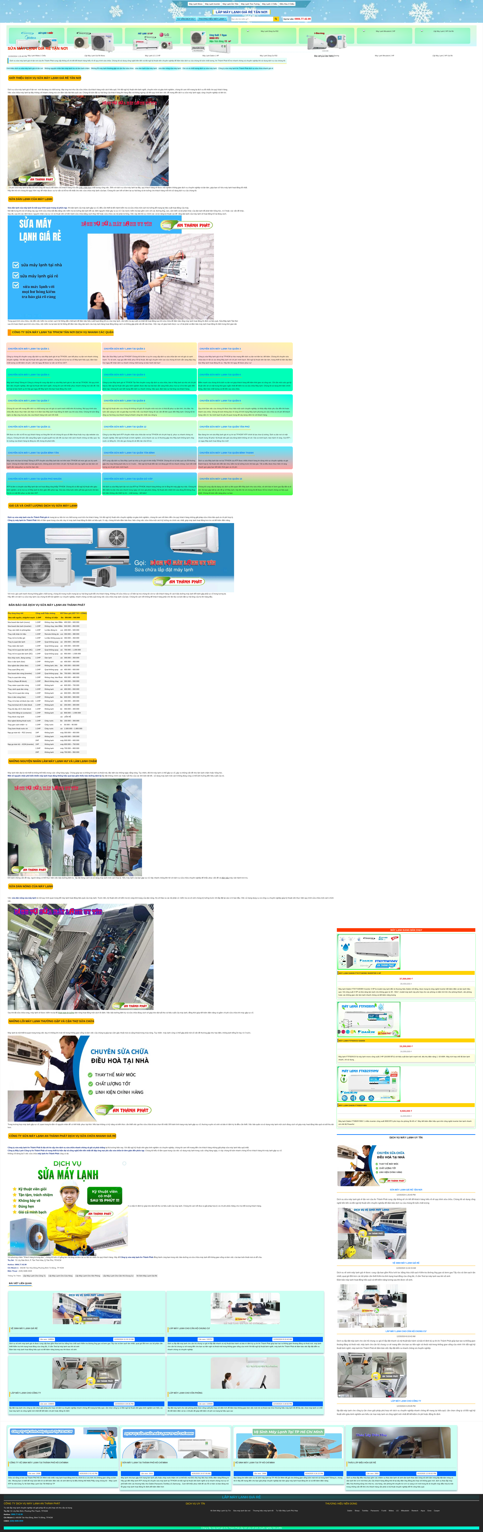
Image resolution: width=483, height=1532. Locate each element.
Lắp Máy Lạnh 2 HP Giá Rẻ (443, 56)
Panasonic (375, 1511)
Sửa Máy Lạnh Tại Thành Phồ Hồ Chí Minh (145, 1463)
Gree (429, 1511)
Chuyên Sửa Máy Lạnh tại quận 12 (125, 426)
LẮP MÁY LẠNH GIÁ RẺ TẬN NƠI (241, 12)
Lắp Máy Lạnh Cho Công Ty (34, 1276)
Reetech (415, 1511)
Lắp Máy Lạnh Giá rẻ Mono (95, 56)
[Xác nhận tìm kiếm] (276, 19)
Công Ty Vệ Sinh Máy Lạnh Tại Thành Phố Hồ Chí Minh (38, 1463)
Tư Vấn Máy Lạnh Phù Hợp (287, 1511)
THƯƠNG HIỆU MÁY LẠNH (211, 19)
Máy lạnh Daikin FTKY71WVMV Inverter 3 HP (360, 973)
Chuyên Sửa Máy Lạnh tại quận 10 (221, 479)
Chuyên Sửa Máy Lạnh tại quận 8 (124, 400)
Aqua (423, 1511)
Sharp (357, 1511)
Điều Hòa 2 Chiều (287, 4)
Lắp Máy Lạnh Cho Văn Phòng (87, 1276)
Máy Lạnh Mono (195, 4)
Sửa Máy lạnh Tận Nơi (228, 321)
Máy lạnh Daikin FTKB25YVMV (353, 1105)
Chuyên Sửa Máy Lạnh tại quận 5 (124, 374)
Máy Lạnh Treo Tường (250, 4)
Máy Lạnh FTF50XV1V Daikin (352, 1041)
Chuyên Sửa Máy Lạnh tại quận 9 (220, 400)
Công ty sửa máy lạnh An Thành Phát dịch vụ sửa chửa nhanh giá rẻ (245, 68)
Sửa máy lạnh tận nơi (241, 1511)
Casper (437, 1511)
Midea (391, 1511)
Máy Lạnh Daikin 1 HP (211, 56)
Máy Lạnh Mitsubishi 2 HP (384, 56)
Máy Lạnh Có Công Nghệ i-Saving (326, 56)
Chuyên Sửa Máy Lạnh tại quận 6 (220, 374)
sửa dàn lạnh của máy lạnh (146, 68)
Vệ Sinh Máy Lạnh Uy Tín (220, 1511)
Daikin (349, 1511)
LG (397, 1511)
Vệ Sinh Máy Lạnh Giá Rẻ (146, 1276)
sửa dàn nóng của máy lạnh (170, 68)
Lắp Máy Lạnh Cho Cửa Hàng (60, 1276)
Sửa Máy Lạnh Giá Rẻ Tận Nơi (406, 1190)
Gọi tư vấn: (297, 18)
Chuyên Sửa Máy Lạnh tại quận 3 (220, 348)
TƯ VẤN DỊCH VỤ (185, 19)
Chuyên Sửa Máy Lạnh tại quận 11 (29, 426)
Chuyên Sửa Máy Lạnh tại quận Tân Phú (225, 426)
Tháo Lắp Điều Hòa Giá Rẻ (362, 1463)
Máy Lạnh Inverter (212, 4)
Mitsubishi (405, 1511)
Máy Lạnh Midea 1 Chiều (37, 56)
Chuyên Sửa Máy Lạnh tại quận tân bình (129, 452)
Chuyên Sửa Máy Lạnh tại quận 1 (28, 348)
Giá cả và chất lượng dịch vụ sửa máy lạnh (200, 68)
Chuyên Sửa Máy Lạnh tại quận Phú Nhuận (35, 479)
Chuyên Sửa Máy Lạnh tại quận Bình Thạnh (227, 452)
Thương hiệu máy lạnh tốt (263, 1511)
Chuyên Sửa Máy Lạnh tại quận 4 (28, 374)
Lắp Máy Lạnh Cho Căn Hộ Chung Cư (118, 1276)
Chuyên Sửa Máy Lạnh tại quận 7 (28, 400)
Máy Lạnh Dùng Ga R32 (268, 56)
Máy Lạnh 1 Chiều (269, 4)
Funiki (383, 1511)
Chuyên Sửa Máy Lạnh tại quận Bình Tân (33, 452)
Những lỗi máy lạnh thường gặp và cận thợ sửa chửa (112, 68)
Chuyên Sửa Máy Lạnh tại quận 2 (124, 348)
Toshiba (365, 1511)
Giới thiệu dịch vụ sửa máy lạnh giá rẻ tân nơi (25, 68)
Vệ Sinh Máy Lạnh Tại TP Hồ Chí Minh (255, 1463)
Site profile (277, 1528)
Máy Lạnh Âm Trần (230, 4)
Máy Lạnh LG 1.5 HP (152, 56)
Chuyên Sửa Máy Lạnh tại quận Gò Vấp (128, 479)
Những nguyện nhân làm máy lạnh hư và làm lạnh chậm (67, 68)
